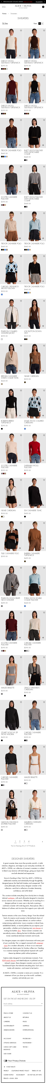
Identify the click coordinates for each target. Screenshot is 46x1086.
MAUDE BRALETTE (7, 688)
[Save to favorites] (21, 30)
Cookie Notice (8, 1075)
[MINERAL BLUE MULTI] (2, 294)
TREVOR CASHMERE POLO (11, 150)
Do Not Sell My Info (35, 1075)
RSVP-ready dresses (9, 960)
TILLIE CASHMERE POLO (10, 553)
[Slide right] (44, 1)
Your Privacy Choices (17, 1060)
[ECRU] (7, 69)
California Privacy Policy (20, 1070)
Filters (6, 23)
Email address (8, 1003)
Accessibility (39, 1)
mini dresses (36, 928)
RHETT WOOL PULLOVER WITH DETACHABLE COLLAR (33, 152)
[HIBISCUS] (25, 473)
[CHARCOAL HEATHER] (2, 205)
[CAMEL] (25, 382)
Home (4, 13)
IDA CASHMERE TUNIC (33, 510)
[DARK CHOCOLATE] (5, 69)
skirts (19, 930)
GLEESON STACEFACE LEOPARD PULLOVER (9, 823)
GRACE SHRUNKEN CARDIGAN (31, 689)
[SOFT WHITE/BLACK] (2, 339)
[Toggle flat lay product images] (41, 23)
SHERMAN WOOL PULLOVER (31, 466)
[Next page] (42, 842)
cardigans (11, 898)
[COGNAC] (3, 69)
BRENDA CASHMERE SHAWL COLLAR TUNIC (10, 377)
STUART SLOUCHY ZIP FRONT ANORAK (9, 733)
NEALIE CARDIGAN (31, 376)
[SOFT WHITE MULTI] (2, 830)
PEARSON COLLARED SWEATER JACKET (9, 332)
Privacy (6, 1070)
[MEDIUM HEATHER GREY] (26, 160)
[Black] (2, 69)
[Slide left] (1, 1)
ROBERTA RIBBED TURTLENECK (7, 422)
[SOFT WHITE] (3, 428)
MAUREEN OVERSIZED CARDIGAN (32, 823)
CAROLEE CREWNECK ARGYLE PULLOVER (10, 287)
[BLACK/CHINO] (25, 695)
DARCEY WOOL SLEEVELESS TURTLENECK (10, 62)
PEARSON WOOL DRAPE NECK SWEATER (10, 599)
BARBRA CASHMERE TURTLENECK (32, 554)
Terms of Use (36, 1070)
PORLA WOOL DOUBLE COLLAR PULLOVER (33, 599)
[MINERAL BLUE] (5, 156)
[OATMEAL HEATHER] (7, 156)
